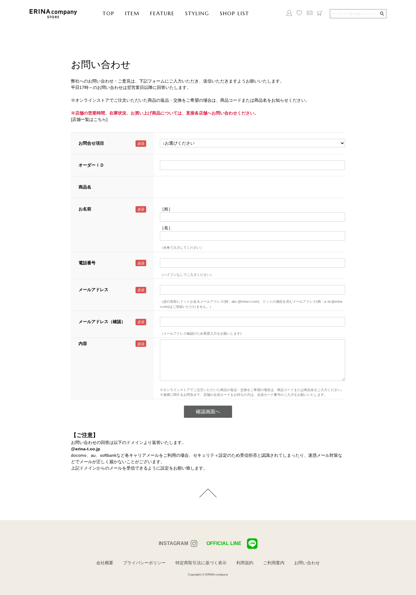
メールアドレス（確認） (102, 321)
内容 (83, 343)
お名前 (85, 208)
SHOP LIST (234, 13)
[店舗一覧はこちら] (89, 119)
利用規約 (244, 562)
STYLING (197, 13)
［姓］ (166, 208)
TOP (109, 13)
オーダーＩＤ (91, 165)
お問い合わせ (307, 562)
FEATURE (162, 13)
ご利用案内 (273, 562)
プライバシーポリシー (144, 562)
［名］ (166, 227)
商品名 (85, 187)
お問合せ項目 (91, 143)
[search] (381, 13)
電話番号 (87, 262)
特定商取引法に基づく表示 (201, 562)
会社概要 (104, 562)
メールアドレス (93, 289)
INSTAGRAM (173, 543)
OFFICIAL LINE (223, 543)
